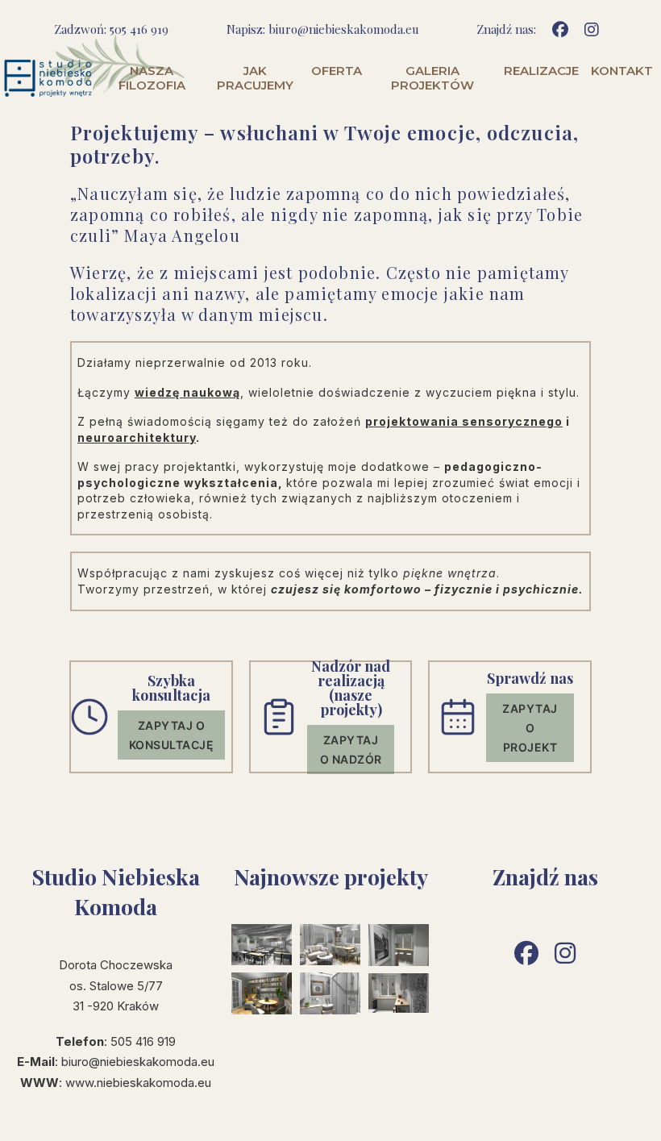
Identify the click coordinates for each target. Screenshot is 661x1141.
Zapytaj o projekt (530, 728)
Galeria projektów (432, 78)
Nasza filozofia (151, 78)
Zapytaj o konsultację (171, 735)
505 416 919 (139, 29)
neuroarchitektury (136, 437)
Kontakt (622, 71)
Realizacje (541, 71)
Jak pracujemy (255, 78)
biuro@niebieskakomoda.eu (343, 29)
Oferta (336, 71)
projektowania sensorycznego (464, 421)
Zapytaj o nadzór (351, 749)
